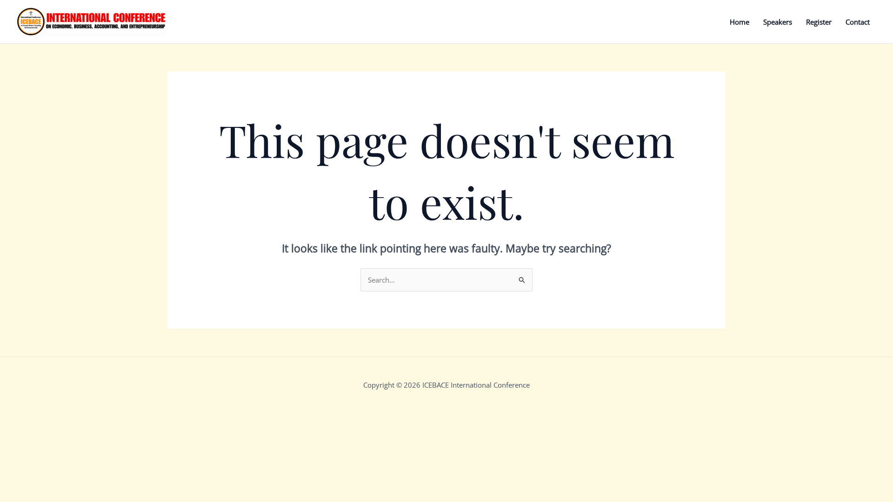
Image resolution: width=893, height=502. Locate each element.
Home (739, 21)
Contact (858, 21)
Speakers (777, 21)
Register (819, 21)
